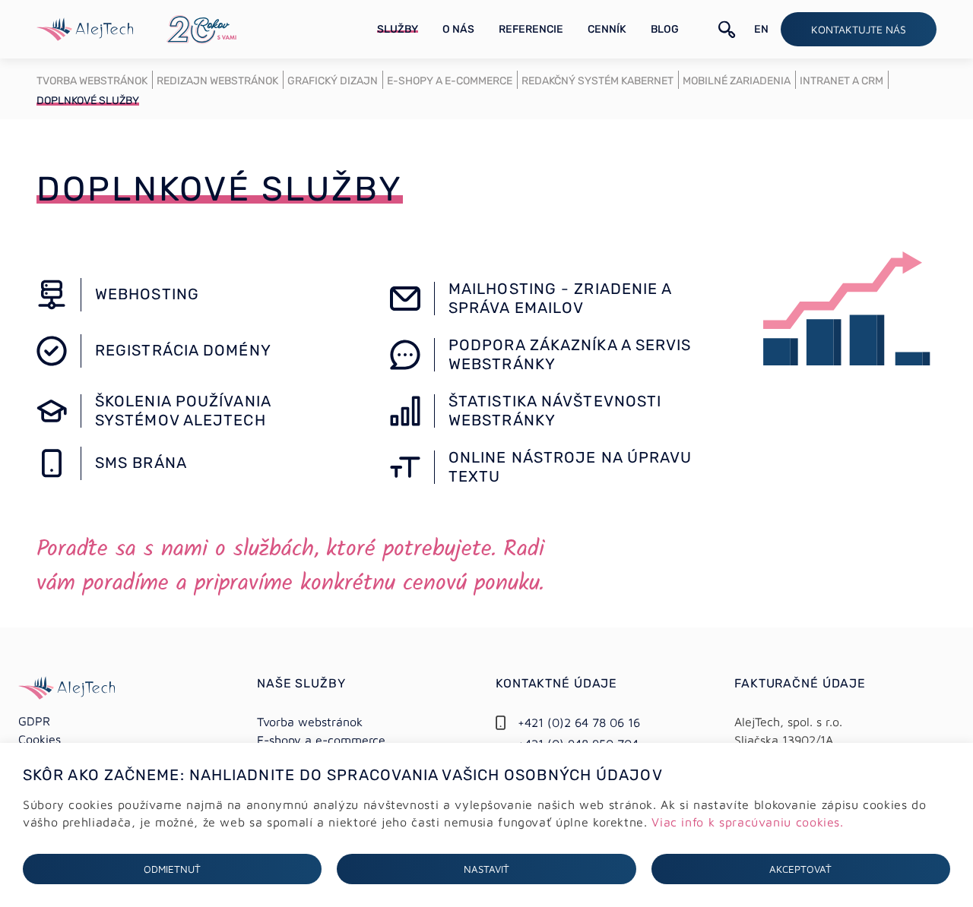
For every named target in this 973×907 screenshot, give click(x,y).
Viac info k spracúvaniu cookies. (747, 822)
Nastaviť (486, 869)
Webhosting (147, 294)
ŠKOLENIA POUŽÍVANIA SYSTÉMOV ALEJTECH (183, 410)
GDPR (34, 721)
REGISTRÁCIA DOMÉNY (183, 350)
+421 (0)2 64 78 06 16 (579, 722)
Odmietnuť (172, 869)
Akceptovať (800, 869)
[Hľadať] (727, 29)
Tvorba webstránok (310, 721)
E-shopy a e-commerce (321, 740)
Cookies (39, 739)
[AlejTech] (84, 27)
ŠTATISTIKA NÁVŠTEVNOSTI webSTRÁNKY (554, 410)
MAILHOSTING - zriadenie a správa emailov (560, 298)
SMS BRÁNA (141, 463)
